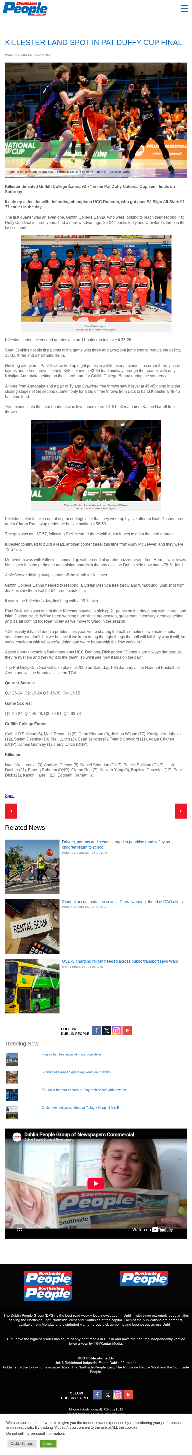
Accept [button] (48, 1443)
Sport (9, 796)
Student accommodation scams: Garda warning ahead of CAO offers (122, 902)
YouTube (127, 1030)
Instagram (117, 1030)
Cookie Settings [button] (22, 1443)
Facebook (96, 1030)
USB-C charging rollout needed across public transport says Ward (120, 961)
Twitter (106, 1030)
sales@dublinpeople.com (106, 1414)
